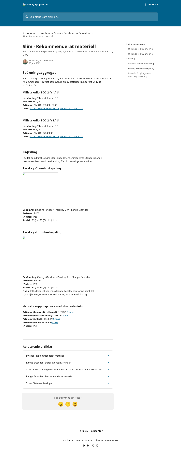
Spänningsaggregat (135, 44)
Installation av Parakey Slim (77, 33)
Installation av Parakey (50, 33)
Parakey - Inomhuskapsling (141, 63)
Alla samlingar (29, 33)
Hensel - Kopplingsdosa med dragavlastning (139, 75)
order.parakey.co (84, 440)
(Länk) (70, 312)
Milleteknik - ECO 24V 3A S (140, 53)
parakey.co (68, 440)
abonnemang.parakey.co (106, 440)
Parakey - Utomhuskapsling (141, 68)
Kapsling (130, 58)
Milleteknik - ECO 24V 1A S (140, 49)
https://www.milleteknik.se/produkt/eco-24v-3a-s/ (56, 136)
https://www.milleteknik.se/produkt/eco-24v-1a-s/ (56, 108)
